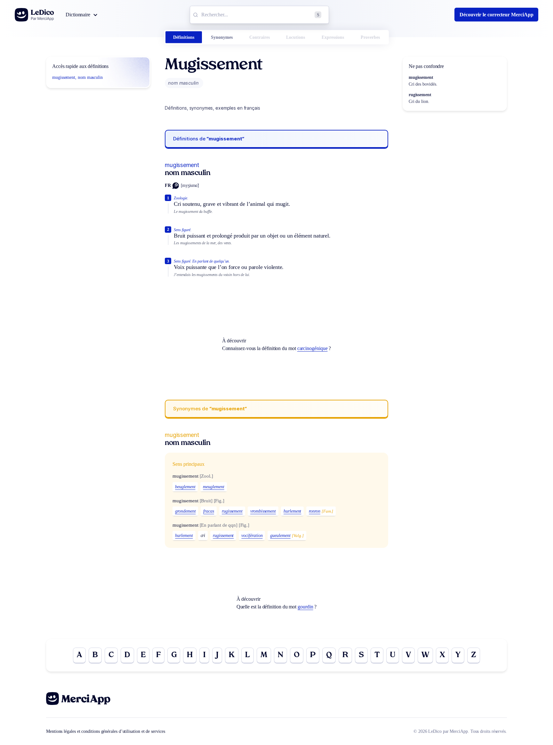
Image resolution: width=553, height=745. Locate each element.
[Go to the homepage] (34, 14)
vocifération (251, 535)
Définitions (183, 37)
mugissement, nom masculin (77, 77)
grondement (185, 511)
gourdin (305, 606)
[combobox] (259, 15)
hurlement (292, 511)
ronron (314, 511)
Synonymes (222, 37)
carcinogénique (312, 348)
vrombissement (263, 511)
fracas (208, 511)
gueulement (280, 535)
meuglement (213, 486)
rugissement (232, 511)
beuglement (185, 486)
